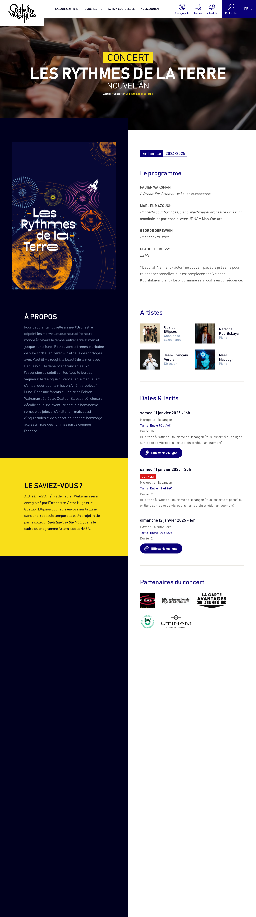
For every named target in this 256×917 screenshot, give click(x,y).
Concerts (118, 94)
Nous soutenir (151, 9)
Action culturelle (121, 9)
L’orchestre (93, 9)
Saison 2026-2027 (66, 9)
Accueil (107, 94)
